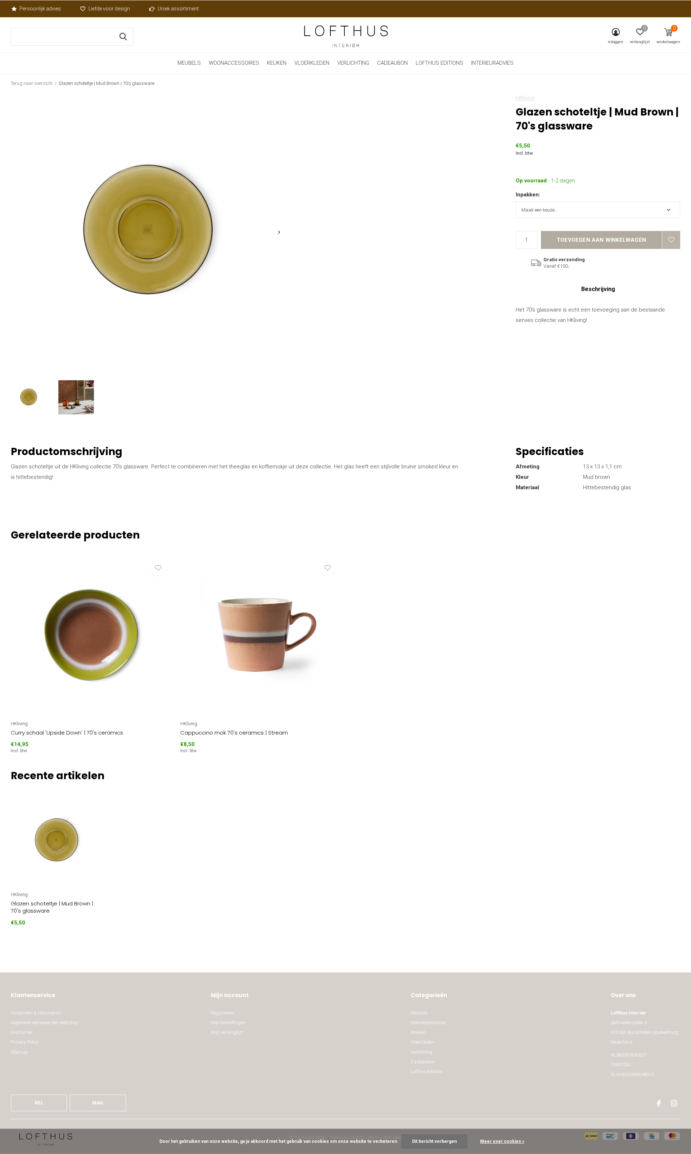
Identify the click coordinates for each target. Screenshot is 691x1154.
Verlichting (353, 63)
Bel (39, 1102)
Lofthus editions (439, 63)
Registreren (222, 1013)
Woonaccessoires (234, 63)
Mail (98, 1102)
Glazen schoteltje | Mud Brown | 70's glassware (52, 907)
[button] (28, 397)
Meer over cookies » (502, 1141)
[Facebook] (659, 1103)
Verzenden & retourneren (36, 1013)
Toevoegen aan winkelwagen (601, 240)
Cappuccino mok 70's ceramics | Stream (234, 732)
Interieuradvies (492, 63)
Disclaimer (22, 1032)
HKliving (525, 98)
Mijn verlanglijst (227, 1032)
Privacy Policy (25, 1042)
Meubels (189, 63)
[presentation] (279, 232)
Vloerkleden (311, 63)
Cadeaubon (392, 63)
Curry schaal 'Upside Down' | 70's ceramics (67, 732)
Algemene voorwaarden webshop (44, 1022)
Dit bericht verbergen (434, 1141)
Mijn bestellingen (228, 1022)
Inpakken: (528, 194)
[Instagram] (674, 1103)
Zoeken (123, 37)
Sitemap (19, 1052)
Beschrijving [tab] (598, 289)
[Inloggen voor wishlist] (671, 240)
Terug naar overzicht (32, 83)
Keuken (276, 63)
